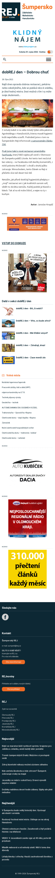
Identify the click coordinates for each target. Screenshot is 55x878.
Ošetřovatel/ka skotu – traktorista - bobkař (19, 433)
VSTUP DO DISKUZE (14, 243)
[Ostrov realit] (27, 224)
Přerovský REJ (8, 718)
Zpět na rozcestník (9, 709)
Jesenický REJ (8, 724)
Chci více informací (13, 662)
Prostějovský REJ (9, 721)
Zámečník (6, 423)
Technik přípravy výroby (11, 397)
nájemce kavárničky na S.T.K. (13, 392)
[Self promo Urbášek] (27, 569)
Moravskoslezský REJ (10, 730)
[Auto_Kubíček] (27, 468)
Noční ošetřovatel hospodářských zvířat (18, 428)
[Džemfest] (27, 273)
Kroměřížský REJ (8, 727)
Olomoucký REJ (8, 715)
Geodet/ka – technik (10, 402)
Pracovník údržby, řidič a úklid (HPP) (16, 387)
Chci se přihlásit (13, 689)
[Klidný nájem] (27, 36)
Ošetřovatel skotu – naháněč (13, 438)
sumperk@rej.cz (14, 646)
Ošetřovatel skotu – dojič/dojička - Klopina (19, 418)
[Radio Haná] (27, 518)
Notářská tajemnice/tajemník (13, 382)
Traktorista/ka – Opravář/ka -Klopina (16, 413)
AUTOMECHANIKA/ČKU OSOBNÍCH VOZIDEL (19, 408)
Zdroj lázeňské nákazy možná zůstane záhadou (25, 764)
